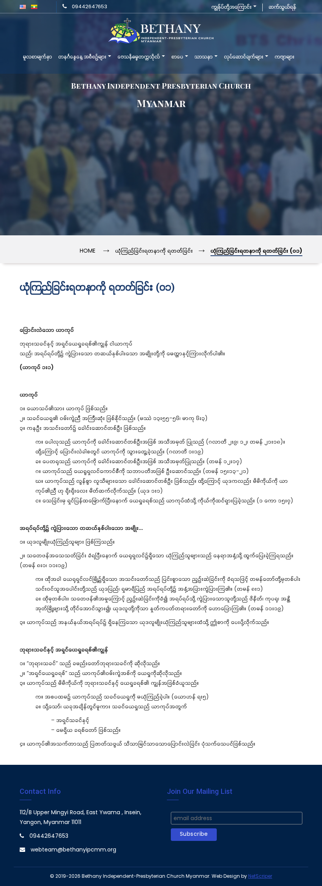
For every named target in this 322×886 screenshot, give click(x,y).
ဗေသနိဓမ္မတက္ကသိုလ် (139, 57)
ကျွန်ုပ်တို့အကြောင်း (231, 7)
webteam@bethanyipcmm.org (73, 850)
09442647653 (89, 7)
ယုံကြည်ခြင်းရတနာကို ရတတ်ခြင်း (154, 251)
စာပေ (177, 57)
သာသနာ (204, 57)
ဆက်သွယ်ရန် (282, 7)
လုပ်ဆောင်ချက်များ (244, 57)
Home (87, 251)
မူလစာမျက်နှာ (37, 57)
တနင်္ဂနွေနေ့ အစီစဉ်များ (82, 57)
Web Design (226, 876)
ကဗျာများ (284, 57)
